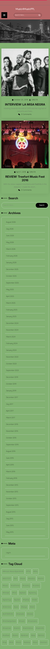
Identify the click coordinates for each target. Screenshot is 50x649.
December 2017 (12, 397)
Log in (8, 552)
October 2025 (11, 276)
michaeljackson (10, 621)
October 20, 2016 (21, 100)
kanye (24, 607)
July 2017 (9, 404)
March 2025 (10, 303)
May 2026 (10, 242)
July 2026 (9, 229)
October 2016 (11, 437)
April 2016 (10, 464)
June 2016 (10, 458)
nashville (40, 628)
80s (36, 571)
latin (33, 607)
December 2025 (12, 269)
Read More (24, 72)
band (23, 578)
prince (41, 635)
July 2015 (9, 518)
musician (7, 628)
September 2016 (12, 444)
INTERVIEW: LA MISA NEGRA (25, 104)
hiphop (26, 599)
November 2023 (12, 357)
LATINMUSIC (8, 614)
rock (19, 642)
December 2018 (12, 377)
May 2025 (10, 289)
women (44, 642)
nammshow (28, 628)
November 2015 (12, 491)
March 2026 (10, 249)
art (16, 578)
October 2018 (11, 384)
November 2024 (12, 330)
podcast (25, 635)
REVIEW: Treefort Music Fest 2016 (25, 178)
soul (35, 642)
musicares (33, 621)
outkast (7, 635)
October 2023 (11, 363)
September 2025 (12, 283)
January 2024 (11, 350)
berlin (41, 578)
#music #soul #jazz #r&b (13, 571)
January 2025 (11, 316)
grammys (7, 599)
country (27, 585)
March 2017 (10, 417)
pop (33, 635)
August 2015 (10, 512)
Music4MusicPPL (25, 9)
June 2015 (10, 525)
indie (35, 599)
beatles (32, 578)
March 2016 (10, 471)
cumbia (37, 585)
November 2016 (12, 431)
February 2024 (11, 343)
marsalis (21, 614)
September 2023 (12, 370)
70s (29, 571)
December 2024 (12, 323)
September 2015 (12, 505)
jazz (16, 607)
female (6, 592)
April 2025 (10, 296)
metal (30, 614)
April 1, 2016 (21, 172)
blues (6, 585)
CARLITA (34, 100)
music (22, 621)
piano (16, 635)
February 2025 (11, 310)
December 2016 (12, 424)
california (16, 585)
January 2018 (11, 390)
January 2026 (11, 262)
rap (5, 642)
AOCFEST (7, 578)
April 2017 (10, 411)
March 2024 (10, 336)
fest (15, 592)
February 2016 (11, 478)
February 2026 (11, 256)
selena (27, 642)
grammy (33, 592)
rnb (12, 642)
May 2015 (9, 532)
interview (7, 607)
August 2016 (10, 451)
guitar (17, 599)
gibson (23, 592)
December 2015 (12, 485)
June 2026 (10, 235)
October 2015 (11, 498)
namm (17, 628)
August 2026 (11, 222)
